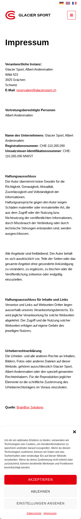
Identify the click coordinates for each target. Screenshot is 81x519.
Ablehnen (40, 491)
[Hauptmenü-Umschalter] (71, 15)
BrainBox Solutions (30, 407)
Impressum (50, 513)
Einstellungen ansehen (41, 503)
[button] (74, 432)
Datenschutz (34, 513)
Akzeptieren (40, 479)
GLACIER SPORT (35, 15)
